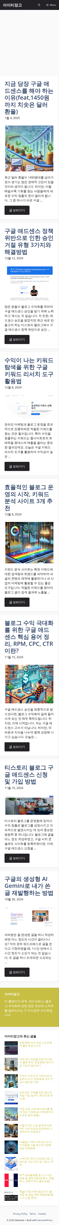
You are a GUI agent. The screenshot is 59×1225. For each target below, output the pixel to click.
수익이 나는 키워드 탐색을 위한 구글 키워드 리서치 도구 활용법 (29, 370)
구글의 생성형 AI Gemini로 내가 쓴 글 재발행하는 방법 (29, 886)
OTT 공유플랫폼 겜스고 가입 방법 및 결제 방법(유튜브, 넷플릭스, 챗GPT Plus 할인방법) (36, 1178)
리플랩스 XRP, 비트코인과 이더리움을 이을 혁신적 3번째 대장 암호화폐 (35, 1145)
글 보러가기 (17, 210)
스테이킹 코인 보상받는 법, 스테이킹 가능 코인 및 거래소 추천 (36, 1161)
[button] (39, 5)
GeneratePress (44, 1220)
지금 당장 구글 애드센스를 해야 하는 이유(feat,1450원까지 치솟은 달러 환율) (29, 97)
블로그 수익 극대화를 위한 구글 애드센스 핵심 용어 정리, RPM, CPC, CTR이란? (29, 636)
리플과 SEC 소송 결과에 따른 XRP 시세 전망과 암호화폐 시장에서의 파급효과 (35, 1128)
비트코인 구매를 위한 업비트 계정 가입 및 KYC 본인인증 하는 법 (36, 1095)
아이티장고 (12, 4)
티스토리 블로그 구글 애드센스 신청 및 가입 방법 (29, 774)
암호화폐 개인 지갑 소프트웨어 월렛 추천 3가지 (35, 1044)
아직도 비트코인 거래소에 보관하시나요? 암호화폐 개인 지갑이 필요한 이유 (36, 1079)
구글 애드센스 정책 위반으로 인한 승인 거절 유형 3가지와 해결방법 (29, 241)
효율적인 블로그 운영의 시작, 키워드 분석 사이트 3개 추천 (29, 497)
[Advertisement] (29, 41)
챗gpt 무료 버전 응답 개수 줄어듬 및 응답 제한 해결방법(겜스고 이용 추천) (36, 1195)
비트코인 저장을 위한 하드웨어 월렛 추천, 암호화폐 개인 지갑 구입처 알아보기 (36, 1062)
